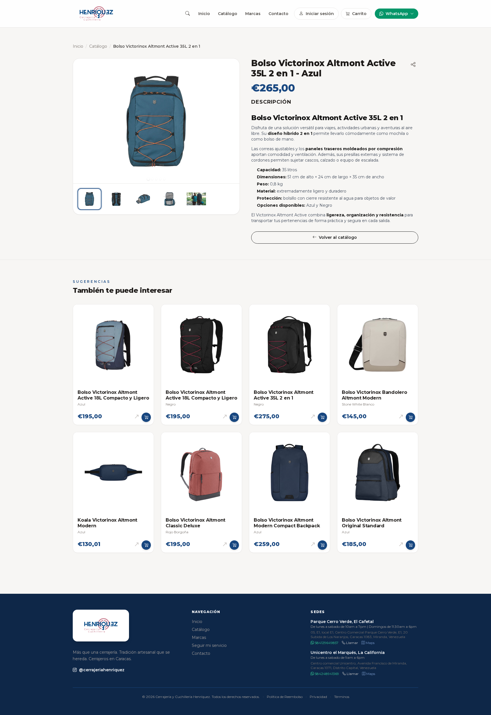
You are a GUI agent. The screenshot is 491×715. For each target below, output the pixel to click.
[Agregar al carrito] (146, 417)
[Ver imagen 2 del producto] (116, 199)
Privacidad (318, 697)
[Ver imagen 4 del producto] (170, 199)
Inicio (204, 13)
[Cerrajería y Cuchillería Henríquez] (96, 13)
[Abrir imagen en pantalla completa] (156, 120)
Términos (341, 697)
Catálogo (227, 13)
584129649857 (326, 643)
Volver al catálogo (338, 237)
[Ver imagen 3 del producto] (143, 199)
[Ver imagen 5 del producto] (196, 199)
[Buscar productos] (187, 14)
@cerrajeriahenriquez (101, 669)
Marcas (253, 13)
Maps (370, 643)
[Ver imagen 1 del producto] (89, 199)
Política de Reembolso (285, 697)
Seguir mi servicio (209, 645)
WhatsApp (397, 13)
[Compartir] (413, 64)
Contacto (278, 13)
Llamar (351, 643)
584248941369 (326, 674)
